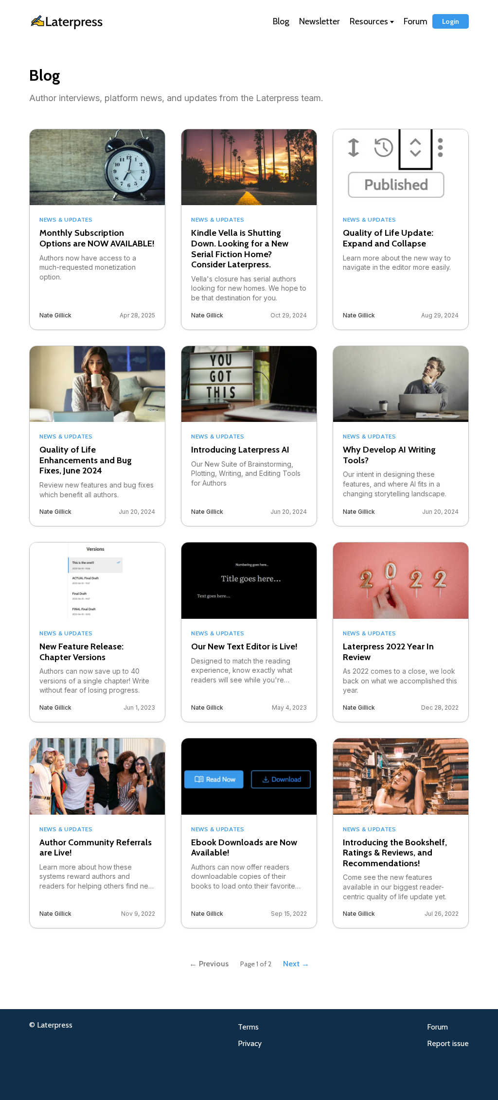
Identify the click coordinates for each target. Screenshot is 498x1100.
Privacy (250, 1043)
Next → (296, 963)
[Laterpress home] (90, 22)
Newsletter (319, 21)
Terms (248, 1026)
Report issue (448, 1043)
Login (450, 21)
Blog (281, 21)
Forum (415, 21)
